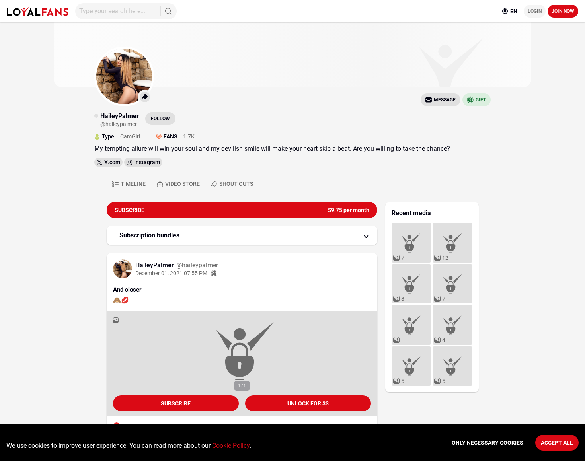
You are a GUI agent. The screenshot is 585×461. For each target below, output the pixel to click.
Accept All (557, 443)
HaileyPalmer (155, 265)
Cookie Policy (231, 445)
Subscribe (176, 403)
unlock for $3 (308, 403)
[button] (242, 235)
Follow (160, 118)
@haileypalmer (197, 265)
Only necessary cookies (487, 443)
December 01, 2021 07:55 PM (171, 273)
